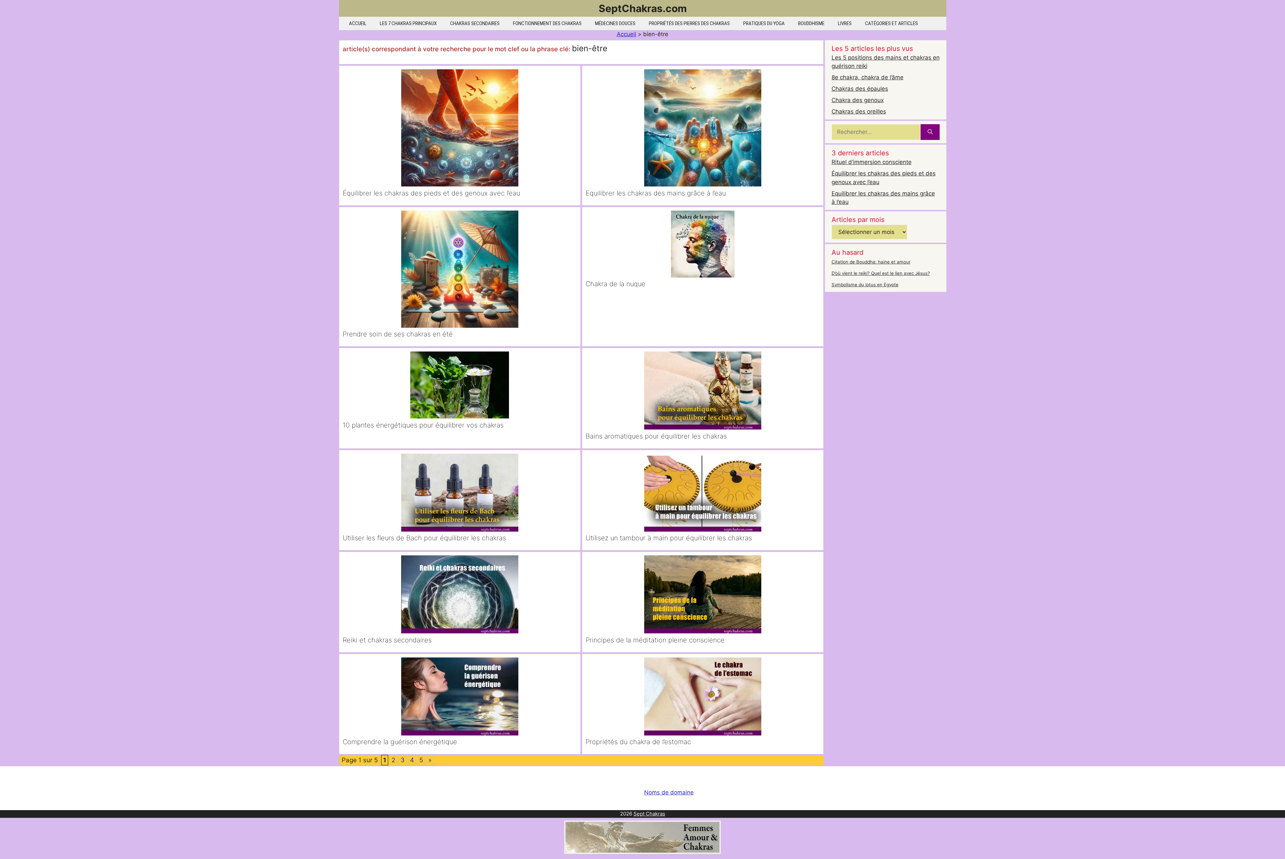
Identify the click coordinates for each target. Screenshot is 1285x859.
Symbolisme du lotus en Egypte (865, 284)
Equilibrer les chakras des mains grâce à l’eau (656, 193)
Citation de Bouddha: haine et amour (871, 261)
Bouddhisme (811, 23)
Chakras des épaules (860, 88)
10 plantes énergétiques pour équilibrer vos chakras (423, 425)
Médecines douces (615, 23)
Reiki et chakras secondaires (387, 640)
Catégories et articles (891, 23)
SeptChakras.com (643, 8)
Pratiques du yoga (764, 23)
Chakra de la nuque (616, 284)
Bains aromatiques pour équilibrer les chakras (656, 436)
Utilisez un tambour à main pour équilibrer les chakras (669, 538)
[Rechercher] (930, 132)
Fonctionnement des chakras (547, 23)
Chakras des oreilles (859, 111)
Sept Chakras (649, 813)
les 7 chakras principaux (408, 23)
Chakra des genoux (858, 100)
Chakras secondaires (475, 23)
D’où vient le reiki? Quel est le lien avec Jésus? (881, 273)
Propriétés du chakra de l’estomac (638, 742)
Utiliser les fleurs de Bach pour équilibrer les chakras (424, 538)
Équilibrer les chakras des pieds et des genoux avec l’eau (431, 193)
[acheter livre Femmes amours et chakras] (642, 852)
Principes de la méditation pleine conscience (655, 640)
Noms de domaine (669, 792)
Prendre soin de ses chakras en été (398, 334)
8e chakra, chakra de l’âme (868, 77)
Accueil (357, 23)
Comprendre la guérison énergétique (400, 742)
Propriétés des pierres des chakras (689, 23)
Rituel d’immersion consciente (872, 162)
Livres (845, 23)
